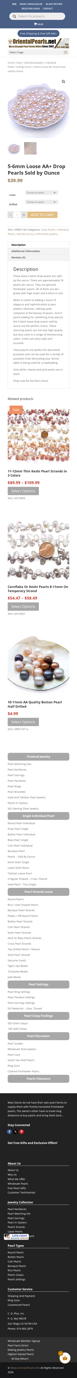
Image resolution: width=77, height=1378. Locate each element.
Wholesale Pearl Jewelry (22, 1049)
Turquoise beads (18, 971)
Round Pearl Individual (21, 823)
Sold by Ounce (24, 66)
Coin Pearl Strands (19, 927)
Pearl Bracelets (17, 791)
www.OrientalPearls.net (25, 1368)
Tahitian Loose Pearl (20, 873)
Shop (19, 62)
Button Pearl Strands (20, 921)
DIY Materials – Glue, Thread (25, 1008)
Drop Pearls (48, 229)
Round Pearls (16, 899)
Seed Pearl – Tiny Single (22, 884)
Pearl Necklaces (17, 769)
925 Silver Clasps (18, 1023)
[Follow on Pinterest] (21, 1131)
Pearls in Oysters (18, 803)
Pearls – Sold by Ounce (21, 856)
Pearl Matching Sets (20, 764)
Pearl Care (14, 1054)
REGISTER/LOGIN (31, 8)
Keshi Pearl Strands (19, 932)
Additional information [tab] (25, 251)
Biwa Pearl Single (18, 840)
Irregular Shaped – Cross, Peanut (27, 879)
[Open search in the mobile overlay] (37, 16)
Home (11, 62)
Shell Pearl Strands (19, 955)
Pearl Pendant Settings (21, 997)
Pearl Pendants (17, 780)
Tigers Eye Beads (18, 966)
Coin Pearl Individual (20, 845)
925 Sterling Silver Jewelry (23, 808)
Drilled (13, 204)
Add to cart (42, 214)
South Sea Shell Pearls (21, 1060)
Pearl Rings (14, 786)
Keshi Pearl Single (18, 862)
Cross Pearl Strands (19, 943)
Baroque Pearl (16, 851)
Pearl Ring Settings (19, 992)
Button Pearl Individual (21, 834)
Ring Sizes (14, 1065)
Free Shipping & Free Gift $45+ (38, 33)
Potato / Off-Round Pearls (23, 916)
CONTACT (48, 8)
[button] (63, 81)
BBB (14, 4)
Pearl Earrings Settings (21, 1003)
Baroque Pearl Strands (21, 910)
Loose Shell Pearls (18, 867)
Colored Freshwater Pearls (23, 1071)
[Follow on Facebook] (9, 1131)
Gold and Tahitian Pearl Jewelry (26, 797)
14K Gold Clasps (17, 1028)
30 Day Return (54, 4)
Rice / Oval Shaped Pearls (23, 905)
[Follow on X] (15, 1131)
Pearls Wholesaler (31, 4)
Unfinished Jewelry (34, 62)
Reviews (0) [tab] (18, 257)
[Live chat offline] (16, 1237)
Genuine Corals (17, 960)
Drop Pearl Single (18, 828)
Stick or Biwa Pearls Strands (25, 938)
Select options (23, 490)
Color (12, 195)
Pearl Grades (15, 1043)
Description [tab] (18, 244)
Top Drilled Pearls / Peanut (24, 949)
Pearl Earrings (16, 775)
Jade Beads (14, 977)
